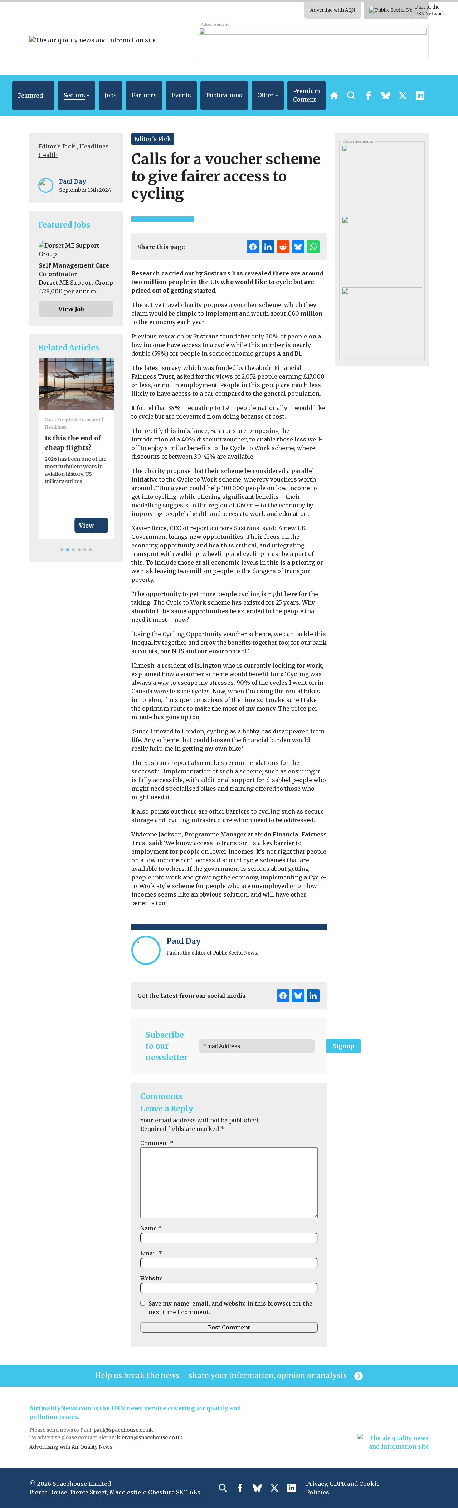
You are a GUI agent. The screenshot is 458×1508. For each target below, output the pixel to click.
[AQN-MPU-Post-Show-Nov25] (382, 320)
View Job (71, 309)
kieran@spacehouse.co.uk (149, 1437)
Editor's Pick (56, 146)
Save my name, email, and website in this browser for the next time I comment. (230, 1308)
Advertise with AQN (332, 10)
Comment (157, 1143)
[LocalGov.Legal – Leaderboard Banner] (312, 41)
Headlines (94, 146)
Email (151, 1253)
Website (151, 1278)
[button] (33, 95)
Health (48, 154)
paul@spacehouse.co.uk (123, 1430)
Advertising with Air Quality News (70, 1447)
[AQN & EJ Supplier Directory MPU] (382, 177)
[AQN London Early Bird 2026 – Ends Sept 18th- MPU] (382, 249)
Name (151, 1228)
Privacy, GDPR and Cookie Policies (343, 1488)
